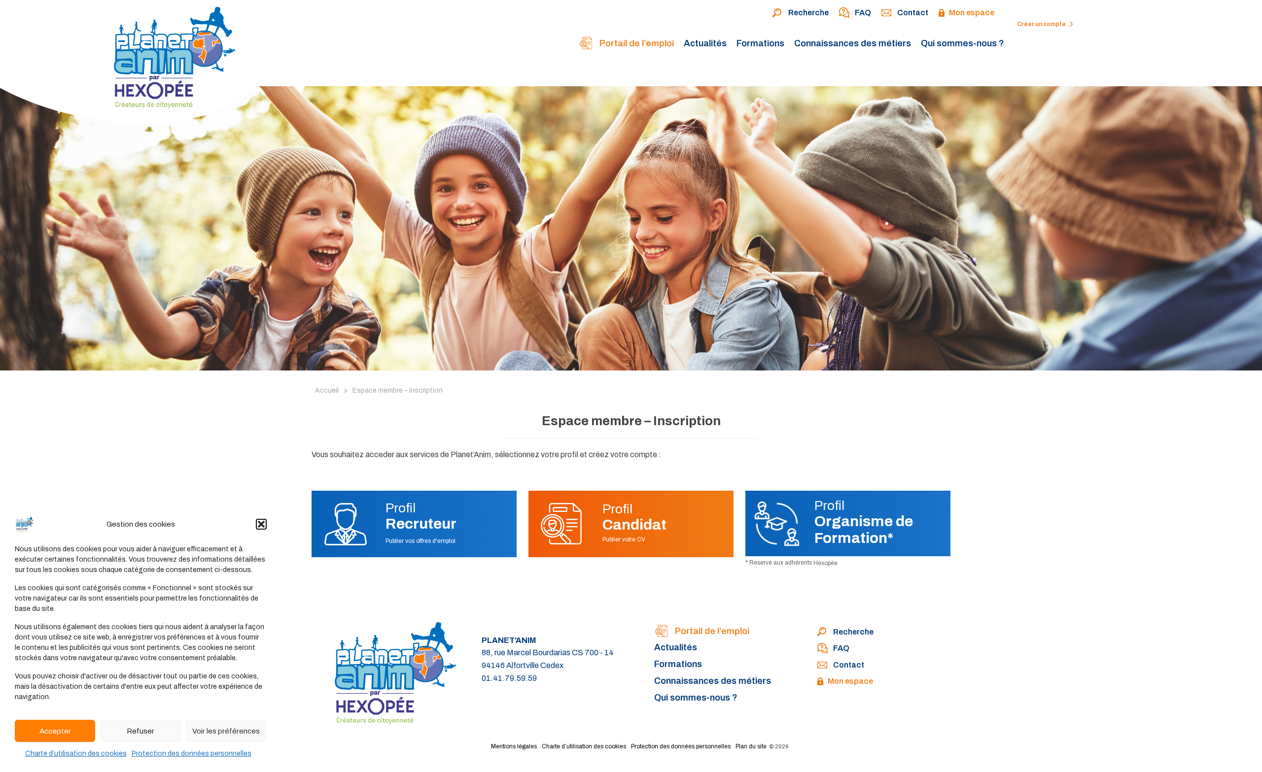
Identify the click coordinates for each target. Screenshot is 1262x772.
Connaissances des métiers (852, 43)
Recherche (808, 12)
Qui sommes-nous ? (962, 43)
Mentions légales (514, 746)
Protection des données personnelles (191, 753)
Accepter (55, 731)
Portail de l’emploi (635, 43)
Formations (760, 43)
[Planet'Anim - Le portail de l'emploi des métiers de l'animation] (132, 64)
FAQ (863, 12)
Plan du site (751, 746)
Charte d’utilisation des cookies (76, 753)
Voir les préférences (226, 731)
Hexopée (825, 563)
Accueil (327, 390)
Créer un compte (1042, 24)
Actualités (705, 43)
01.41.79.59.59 (509, 678)
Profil (421, 516)
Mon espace (971, 12)
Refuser (140, 731)
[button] (261, 524)
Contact (912, 12)
